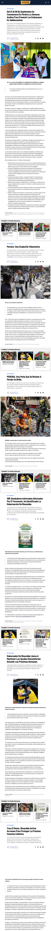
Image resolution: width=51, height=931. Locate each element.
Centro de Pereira (17, 466)
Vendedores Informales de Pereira (16, 622)
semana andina (29, 214)
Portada (39, 212)
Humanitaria (18, 344)
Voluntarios (37, 344)
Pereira (36, 212)
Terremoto (32, 344)
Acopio (14, 794)
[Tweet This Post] (38, 38)
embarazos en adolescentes (28, 212)
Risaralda (27, 344)
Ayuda (14, 344)
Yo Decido (7, 215)
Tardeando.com (15, 37)
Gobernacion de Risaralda (36, 621)
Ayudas (26, 794)
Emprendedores (21, 621)
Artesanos (15, 621)
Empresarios (28, 621)
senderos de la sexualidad (38, 214)
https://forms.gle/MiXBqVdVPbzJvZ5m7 (25, 616)
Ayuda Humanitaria (20, 794)
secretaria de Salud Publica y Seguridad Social (15, 214)
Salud (43, 212)
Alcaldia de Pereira (17, 212)
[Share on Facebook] (35, 38)
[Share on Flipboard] (40, 38)
